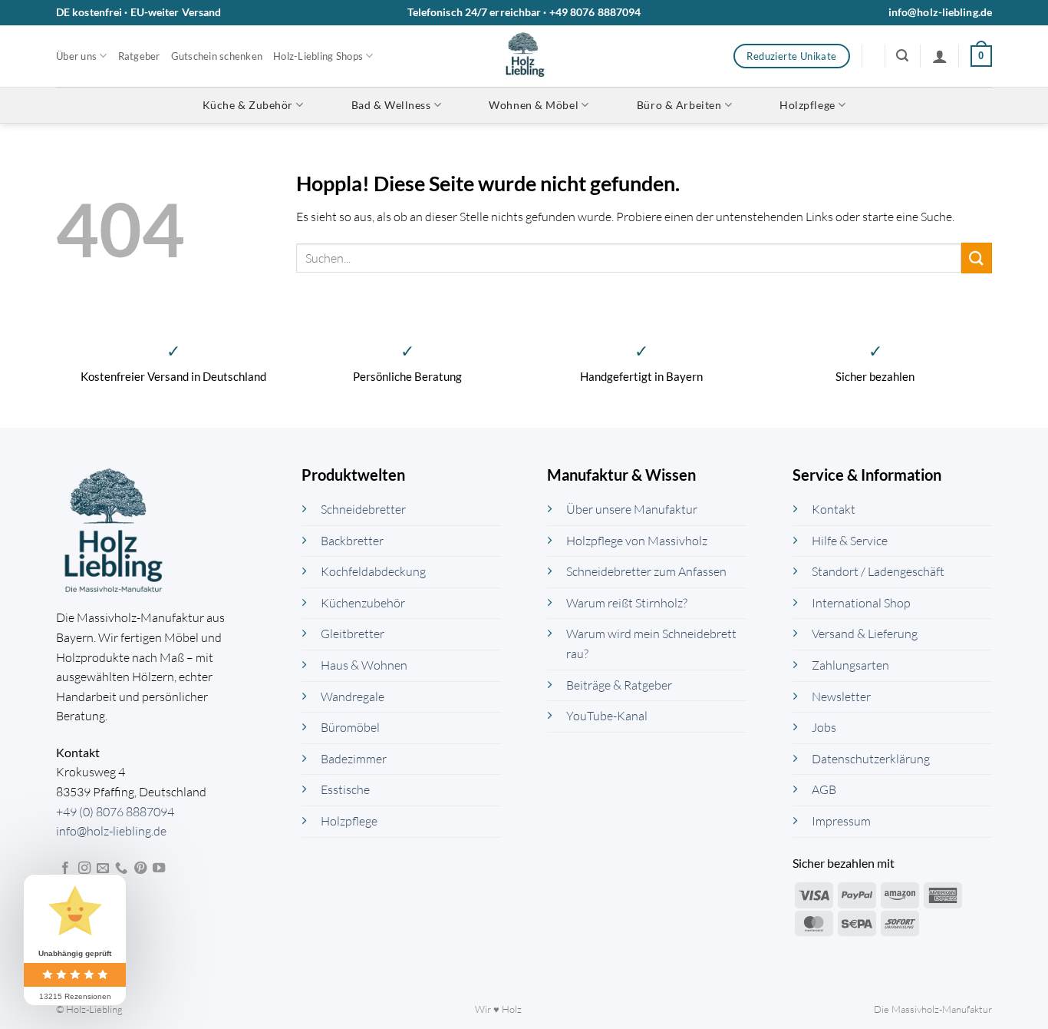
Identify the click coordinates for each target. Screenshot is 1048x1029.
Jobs (824, 727)
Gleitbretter (352, 633)
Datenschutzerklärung (871, 758)
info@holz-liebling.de (940, 11)
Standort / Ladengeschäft (878, 571)
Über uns (76, 56)
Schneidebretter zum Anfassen (646, 571)
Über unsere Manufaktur (631, 509)
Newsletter (841, 696)
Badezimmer (354, 758)
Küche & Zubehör (248, 104)
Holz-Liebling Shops (318, 56)
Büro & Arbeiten (679, 104)
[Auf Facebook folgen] (65, 868)
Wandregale (352, 696)
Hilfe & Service (850, 540)
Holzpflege (807, 104)
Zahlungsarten (850, 665)
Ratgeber (139, 56)
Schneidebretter (363, 509)
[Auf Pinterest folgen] (140, 868)
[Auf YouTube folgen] (159, 868)
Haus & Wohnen (364, 665)
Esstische (345, 789)
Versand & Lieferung (865, 633)
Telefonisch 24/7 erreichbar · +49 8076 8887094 (524, 11)
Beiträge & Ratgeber (619, 685)
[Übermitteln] (976, 258)
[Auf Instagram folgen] (84, 868)
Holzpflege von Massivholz (636, 540)
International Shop (861, 602)
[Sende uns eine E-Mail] (103, 868)
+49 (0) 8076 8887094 (115, 811)
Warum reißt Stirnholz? (626, 602)
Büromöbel (350, 727)
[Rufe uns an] (121, 868)
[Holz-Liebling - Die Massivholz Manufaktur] (524, 56)
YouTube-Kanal (607, 715)
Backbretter (352, 540)
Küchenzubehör (363, 602)
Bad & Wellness (391, 104)
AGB (824, 789)
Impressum (841, 821)
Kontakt (833, 509)
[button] (902, 56)
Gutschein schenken (217, 56)
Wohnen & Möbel (533, 104)
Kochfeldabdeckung (373, 571)
